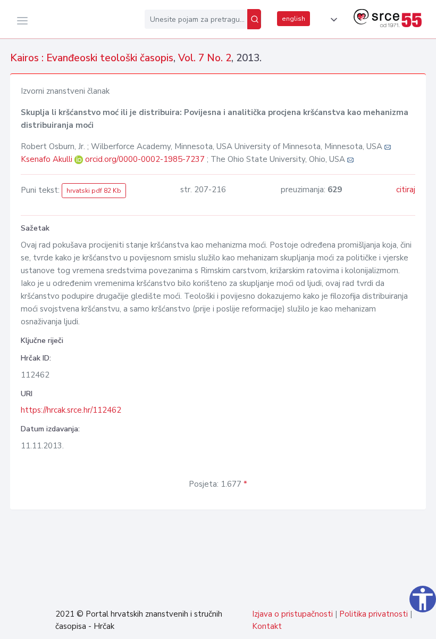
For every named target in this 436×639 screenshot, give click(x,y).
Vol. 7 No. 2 (204, 58)
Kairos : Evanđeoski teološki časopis (91, 58)
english (293, 18)
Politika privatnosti (373, 614)
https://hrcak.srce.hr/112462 (71, 410)
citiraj (405, 189)
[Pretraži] (254, 19)
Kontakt (267, 626)
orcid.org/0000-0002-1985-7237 (145, 159)
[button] (332, 20)
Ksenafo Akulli (47, 159)
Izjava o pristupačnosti (292, 614)
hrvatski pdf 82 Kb (93, 190)
